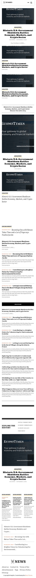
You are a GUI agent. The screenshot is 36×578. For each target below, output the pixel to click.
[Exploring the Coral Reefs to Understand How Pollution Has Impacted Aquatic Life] (18, 490)
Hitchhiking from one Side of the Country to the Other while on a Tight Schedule (17, 379)
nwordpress (6, 265)
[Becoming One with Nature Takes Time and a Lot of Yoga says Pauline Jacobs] (18, 214)
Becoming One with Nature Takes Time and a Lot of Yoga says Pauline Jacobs (17, 232)
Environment (7, 226)
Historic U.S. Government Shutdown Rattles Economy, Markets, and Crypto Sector (15, 94)
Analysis (5, 89)
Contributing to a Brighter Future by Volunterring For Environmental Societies (17, 272)
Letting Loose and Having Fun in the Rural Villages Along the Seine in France (17, 288)
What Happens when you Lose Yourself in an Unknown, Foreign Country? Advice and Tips (18, 390)
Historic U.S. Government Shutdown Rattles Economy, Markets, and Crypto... (17, 528)
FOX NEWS (5, 98)
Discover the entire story (18, 111)
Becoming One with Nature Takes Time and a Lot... (16, 538)
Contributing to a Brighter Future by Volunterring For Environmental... (17, 546)
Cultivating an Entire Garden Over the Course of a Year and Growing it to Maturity (18, 368)
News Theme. (29, 575)
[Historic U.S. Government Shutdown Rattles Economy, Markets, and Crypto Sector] (18, 80)
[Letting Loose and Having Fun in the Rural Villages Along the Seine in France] (7, 490)
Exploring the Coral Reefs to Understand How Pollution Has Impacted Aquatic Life (16, 357)
